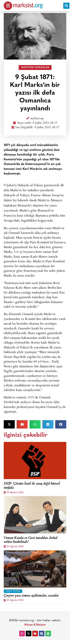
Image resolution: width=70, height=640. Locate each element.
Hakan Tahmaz (13, 591)
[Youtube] (35, 633)
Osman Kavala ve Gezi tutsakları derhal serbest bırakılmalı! (30, 540)
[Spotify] (48, 633)
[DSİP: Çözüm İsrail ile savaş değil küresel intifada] (35, 460)
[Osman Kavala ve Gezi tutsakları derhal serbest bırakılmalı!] (35, 514)
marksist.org (37, 118)
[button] (66, 6)
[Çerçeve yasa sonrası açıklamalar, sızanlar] (35, 569)
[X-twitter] (28, 633)
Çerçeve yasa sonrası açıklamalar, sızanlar (31, 596)
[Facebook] (41, 633)
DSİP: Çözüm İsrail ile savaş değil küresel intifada (32, 486)
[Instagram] (22, 633)
